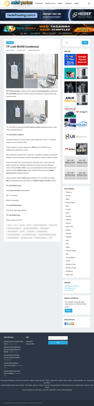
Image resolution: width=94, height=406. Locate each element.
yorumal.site (18, 380)
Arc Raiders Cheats (79, 385)
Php (67, 244)
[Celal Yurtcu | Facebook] (65, 324)
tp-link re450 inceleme (14, 234)
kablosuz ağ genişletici (14, 228)
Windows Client (71, 264)
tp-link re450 (30, 231)
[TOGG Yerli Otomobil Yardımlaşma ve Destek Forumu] (70, 117)
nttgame (32, 380)
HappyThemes (38, 403)
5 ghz (15, 225)
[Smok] (82, 92)
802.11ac (22, 225)
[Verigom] (81, 117)
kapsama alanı (45, 228)
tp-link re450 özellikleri (29, 234)
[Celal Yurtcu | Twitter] (69, 324)
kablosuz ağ (53, 225)
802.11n (29, 225)
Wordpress (69, 271)
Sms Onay (45, 390)
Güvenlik (68, 216)
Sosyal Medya (70, 257)
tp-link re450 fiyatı (42, 231)
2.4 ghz (10, 225)
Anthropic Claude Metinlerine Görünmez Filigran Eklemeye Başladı (12, 349)
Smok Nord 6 (52, 390)
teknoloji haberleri (67, 390)
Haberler (10, 42)
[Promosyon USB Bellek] (70, 129)
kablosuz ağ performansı (31, 228)
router (22, 231)
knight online (54, 380)
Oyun (67, 240)
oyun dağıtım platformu (71, 286)
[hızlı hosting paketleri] (47, 20)
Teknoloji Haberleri (78, 380)
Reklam (60, 3)
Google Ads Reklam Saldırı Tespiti (10, 385)
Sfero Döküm (38, 390)
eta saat (24, 390)
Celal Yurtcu (10, 50)
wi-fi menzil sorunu (26, 237)
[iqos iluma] (82, 79)
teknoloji (22, 385)
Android (68, 196)
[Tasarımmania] (70, 154)
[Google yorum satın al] (82, 65)
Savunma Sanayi (71, 250)
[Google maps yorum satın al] (70, 65)
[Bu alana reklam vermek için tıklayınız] (70, 167)
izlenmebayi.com (69, 288)
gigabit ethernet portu (40, 225)
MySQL (68, 230)
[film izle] (70, 79)
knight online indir (40, 380)
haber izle (87, 385)
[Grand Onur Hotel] (70, 142)
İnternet (68, 223)
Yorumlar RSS (30, 344)
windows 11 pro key (43, 385)
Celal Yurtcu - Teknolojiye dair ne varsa (18, 403)
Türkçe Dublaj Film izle (67, 385)
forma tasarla (4, 380)
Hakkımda (68, 3)
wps (51, 237)
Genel (67, 213)
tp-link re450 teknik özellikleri (47, 234)
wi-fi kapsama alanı (13, 237)
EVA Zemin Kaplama (55, 385)
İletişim (76, 3)
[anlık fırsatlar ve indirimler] (70, 105)
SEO (67, 254)
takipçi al (35, 385)
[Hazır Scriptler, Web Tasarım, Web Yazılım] (47, 35)
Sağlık (68, 247)
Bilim (67, 206)
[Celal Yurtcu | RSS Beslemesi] (72, 324)
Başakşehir (11, 380)
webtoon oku (30, 390)
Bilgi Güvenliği (70, 202)
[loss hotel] (81, 154)
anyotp (65, 380)
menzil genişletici (13, 231)
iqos (85, 380)
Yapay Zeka (69, 275)
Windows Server (71, 268)
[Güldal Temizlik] (81, 129)
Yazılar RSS (29, 341)
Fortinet (68, 209)
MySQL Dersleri (50, 3)
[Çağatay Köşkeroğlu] (81, 142)
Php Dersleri (39, 3)
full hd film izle (69, 290)
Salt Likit (59, 390)
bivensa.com (25, 380)
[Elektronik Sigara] (70, 92)
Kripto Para (69, 226)
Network (68, 233)
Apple (67, 199)
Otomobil (69, 237)
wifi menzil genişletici (41, 237)
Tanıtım (68, 261)
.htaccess (69, 192)
